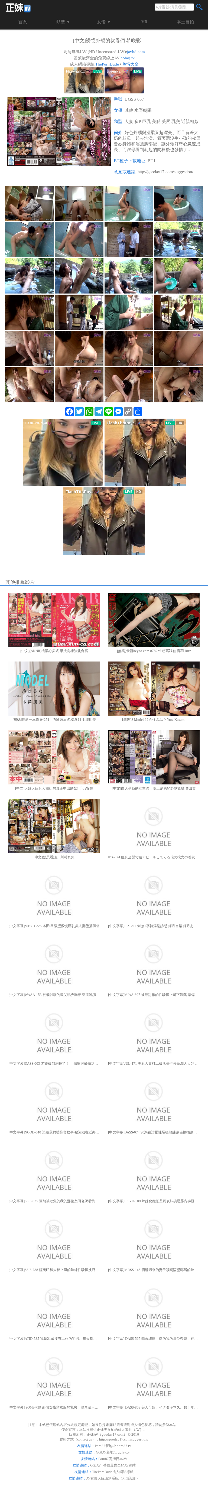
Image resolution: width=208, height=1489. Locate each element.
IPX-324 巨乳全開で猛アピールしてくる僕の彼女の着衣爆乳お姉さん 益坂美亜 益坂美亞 (154, 857)
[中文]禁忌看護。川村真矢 (54, 857)
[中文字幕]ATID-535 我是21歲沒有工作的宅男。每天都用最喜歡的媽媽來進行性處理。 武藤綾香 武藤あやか (54, 1339)
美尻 (166, 121)
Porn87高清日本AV (112, 1459)
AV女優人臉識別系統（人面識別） (113, 1478)
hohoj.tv (128, 58)
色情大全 (130, 64)
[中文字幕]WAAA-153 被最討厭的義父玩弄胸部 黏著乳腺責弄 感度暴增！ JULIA (54, 995)
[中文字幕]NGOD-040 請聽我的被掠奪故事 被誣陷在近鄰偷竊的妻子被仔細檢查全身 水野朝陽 (54, 1132)
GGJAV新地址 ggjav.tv (113, 1452)
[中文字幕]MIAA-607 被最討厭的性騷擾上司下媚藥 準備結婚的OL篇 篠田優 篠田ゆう (154, 995)
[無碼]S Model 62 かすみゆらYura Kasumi (154, 720)
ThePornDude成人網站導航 (113, 1472)
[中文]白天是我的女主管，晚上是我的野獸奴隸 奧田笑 (154, 788)
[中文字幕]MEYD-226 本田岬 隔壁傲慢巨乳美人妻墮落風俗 (54, 926)
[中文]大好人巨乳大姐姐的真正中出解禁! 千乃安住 (54, 788)
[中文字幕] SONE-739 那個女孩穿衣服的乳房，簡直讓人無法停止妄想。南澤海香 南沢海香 (54, 1407)
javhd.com (136, 52)
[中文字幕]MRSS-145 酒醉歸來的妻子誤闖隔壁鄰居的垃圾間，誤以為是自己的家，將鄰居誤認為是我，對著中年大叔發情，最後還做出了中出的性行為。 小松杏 (154, 1270)
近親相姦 (190, 121)
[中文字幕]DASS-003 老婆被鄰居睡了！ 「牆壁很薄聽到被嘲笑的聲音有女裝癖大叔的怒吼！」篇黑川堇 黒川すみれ (54, 1063)
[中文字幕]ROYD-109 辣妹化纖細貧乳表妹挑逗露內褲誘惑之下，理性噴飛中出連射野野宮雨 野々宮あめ (154, 1201)
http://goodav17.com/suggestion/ (165, 172)
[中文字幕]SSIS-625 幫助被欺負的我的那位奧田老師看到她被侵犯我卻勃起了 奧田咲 (54, 1201)
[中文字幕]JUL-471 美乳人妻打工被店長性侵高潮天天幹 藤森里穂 (154, 1063)
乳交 (175, 121)
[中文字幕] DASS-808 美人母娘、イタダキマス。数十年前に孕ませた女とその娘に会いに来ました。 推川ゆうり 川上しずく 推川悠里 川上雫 (154, 1407)
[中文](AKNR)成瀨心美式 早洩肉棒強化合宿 (54, 651)
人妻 (129, 121)
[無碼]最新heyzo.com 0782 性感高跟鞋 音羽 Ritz (154, 651)
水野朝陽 (143, 110)
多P (137, 121)
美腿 (156, 121)
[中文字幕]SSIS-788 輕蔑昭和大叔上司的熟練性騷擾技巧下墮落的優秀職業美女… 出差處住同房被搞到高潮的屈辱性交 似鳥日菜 (54, 1270)
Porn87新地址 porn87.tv (113, 1446)
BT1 (151, 160)
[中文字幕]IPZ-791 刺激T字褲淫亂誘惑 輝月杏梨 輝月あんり (154, 926)
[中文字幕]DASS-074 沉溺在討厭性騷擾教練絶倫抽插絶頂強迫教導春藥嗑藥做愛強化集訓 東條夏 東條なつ (154, 1132)
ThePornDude (107, 64)
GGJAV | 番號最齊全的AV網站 (113, 1465)
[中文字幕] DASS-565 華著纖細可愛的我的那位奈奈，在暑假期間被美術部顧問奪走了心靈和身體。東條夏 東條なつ (154, 1339)
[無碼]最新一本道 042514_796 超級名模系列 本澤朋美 (54, 720)
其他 (129, 110)
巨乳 (146, 121)
